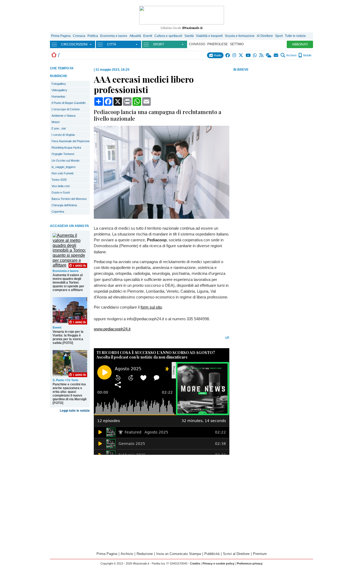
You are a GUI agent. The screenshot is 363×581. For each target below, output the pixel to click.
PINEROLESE (217, 44)
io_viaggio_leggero (63, 167)
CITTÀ (111, 44)
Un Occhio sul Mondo (65, 160)
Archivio (291, 55)
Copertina (58, 211)
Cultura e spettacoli (168, 36)
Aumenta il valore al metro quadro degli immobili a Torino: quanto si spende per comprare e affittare (68, 282)
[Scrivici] (276, 55)
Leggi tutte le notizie (75, 410)
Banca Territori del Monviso (69, 198)
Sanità (189, 36)
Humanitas (58, 96)
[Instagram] (234, 55)
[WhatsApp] (255, 55)
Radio (217, 55)
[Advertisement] (273, 114)
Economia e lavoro (113, 36)
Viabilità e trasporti (209, 36)
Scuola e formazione (240, 36)
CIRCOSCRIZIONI (74, 44)
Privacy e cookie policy (218, 563)
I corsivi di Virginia (63, 134)
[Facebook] (227, 55)
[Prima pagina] (54, 55)
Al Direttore (265, 36)
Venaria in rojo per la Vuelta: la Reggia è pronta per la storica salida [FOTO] (68, 337)
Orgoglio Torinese (63, 153)
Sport (279, 36)
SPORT (158, 44)
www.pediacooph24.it (112, 329)
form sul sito (151, 307)
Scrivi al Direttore (236, 554)
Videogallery (59, 90)
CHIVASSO (197, 44)
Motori (56, 122)
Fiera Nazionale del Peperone (71, 141)
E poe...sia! (59, 128)
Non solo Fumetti (62, 173)
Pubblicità (212, 554)
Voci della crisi (61, 186)
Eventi (147, 36)
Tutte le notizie (295, 36)
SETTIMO (237, 44)
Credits (195, 563)
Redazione (145, 554)
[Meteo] (269, 55)
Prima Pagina (61, 36)
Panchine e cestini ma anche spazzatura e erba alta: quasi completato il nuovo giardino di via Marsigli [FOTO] (69, 393)
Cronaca (79, 36)
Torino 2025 (59, 179)
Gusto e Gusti (61, 192)
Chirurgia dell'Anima (64, 205)
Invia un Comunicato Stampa (178, 554)
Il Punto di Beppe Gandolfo (69, 102)
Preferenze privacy (250, 563)
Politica (92, 36)
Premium (260, 554)
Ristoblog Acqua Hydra (66, 147)
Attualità (135, 36)
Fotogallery (59, 83)
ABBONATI (300, 44)
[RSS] (261, 55)
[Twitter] (241, 55)
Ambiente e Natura (63, 115)
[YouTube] (248, 55)
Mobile (306, 55)
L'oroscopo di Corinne (66, 109)
